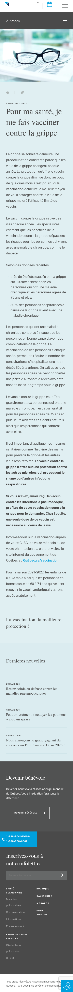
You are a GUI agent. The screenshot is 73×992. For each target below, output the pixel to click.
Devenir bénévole (25, 813)
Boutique (42, 889)
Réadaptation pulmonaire (14, 948)
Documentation (15, 912)
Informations (13, 920)
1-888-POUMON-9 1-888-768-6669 (18, 839)
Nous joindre (42, 913)
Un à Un (10, 958)
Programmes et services (17, 937)
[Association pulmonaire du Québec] (7, 6)
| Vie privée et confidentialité (45, 986)
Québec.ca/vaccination (40, 561)
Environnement (15, 927)
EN (38, 3)
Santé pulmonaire (14, 891)
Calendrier (44, 896)
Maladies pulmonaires (13, 902)
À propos (42, 904)
